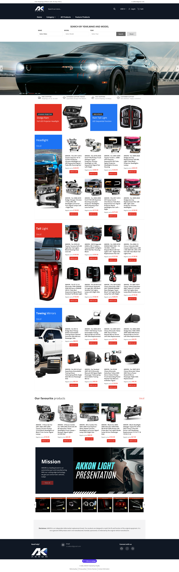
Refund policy (73, 569)
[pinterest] (133, 548)
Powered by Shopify (94, 566)
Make (40, 30)
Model (66, 30)
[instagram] (127, 548)
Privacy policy (82, 569)
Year (92, 30)
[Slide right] (177, 68)
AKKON (86, 566)
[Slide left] (1, 68)
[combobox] (82, 9)
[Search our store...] (114, 9)
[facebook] (122, 548)
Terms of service (92, 569)
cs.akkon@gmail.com (137, 2)
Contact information (103, 569)
